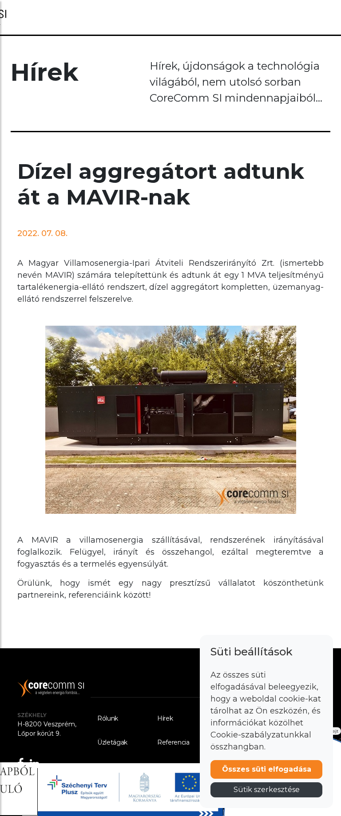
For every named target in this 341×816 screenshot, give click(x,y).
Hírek (165, 718)
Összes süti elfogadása (266, 769)
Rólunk (107, 718)
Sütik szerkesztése (267, 789)
